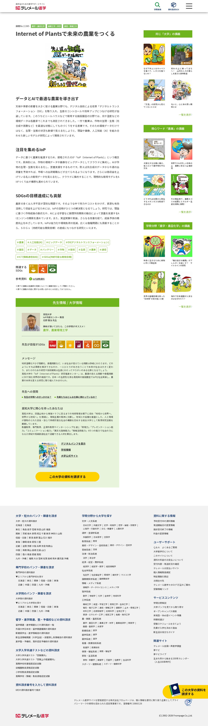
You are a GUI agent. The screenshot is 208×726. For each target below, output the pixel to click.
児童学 (109, 659)
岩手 (29, 529)
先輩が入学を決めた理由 (165, 627)
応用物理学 (98, 611)
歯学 (95, 634)
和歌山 (49, 545)
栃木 (29, 533)
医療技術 (95, 647)
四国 (18, 554)
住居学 (117, 659)
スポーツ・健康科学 (113, 663)
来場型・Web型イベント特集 (167, 615)
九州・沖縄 (21, 558)
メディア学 (114, 587)
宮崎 (40, 558)
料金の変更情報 (160, 533)
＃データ (31, 249)
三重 (39, 541)
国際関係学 (104, 578)
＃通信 (102, 249)
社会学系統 (87, 570)
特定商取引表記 (160, 576)
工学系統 (86, 599)
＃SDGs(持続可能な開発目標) (57, 256)
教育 (95, 541)
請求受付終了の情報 (163, 529)
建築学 (119, 607)
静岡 (25, 541)
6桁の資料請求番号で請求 (28, 689)
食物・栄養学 (89, 659)
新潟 (31, 537)
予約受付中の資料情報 (164, 521)
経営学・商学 (97, 566)
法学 (85, 557)
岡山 (29, 550)
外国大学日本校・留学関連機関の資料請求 (36, 628)
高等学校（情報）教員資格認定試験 (33, 676)
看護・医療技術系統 (91, 643)
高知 (39, 554)
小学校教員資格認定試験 (27, 671)
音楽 (95, 549)
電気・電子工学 (90, 607)
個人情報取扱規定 (162, 572)
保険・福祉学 (105, 651)
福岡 (31, 558)
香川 (25, 554)
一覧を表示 (185, 114)
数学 (85, 595)
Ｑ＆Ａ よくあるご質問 (165, 547)
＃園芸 (20, 249)
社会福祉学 (96, 574)
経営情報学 (111, 566)
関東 (18, 533)
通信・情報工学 (70, 26)
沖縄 (66, 558)
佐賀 (45, 558)
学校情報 (66, 449)
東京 (48, 533)
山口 (43, 550)
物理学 (92, 595)
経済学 (86, 566)
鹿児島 (60, 558)
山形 (43, 529)
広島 (39, 550)
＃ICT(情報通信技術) (27, 256)
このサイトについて (163, 555)
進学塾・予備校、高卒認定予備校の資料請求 (37, 641)
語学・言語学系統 (90, 532)
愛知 (34, 541)
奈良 (43, 545)
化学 (100, 595)
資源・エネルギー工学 (93, 614)
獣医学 (131, 622)
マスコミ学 (126, 574)
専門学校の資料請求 (25, 572)
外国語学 (87, 537)
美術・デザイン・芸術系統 (95, 545)
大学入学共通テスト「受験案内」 (32, 655)
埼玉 (39, 533)
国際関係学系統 (89, 578)
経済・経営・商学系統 (92, 562)
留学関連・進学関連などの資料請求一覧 (35, 624)
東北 (18, 529)
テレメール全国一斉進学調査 (167, 645)
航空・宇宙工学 (100, 604)
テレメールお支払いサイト (166, 568)
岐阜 (29, 541)
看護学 (86, 647)
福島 (48, 529)
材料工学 (87, 611)
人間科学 (120, 528)
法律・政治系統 (89, 553)
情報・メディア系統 (91, 583)
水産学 (100, 626)
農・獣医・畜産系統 (91, 618)
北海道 (19, 525)
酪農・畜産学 (89, 626)
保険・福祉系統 (89, 651)
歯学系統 (86, 634)
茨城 (25, 533)
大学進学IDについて (163, 551)
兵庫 (39, 545)
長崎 (50, 558)
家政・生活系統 (89, 655)
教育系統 (86, 541)
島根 (34, 550)
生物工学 (120, 611)
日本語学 (97, 537)
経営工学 (109, 614)
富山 (40, 537)
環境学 (107, 574)
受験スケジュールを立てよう (167, 623)
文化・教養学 (107, 528)
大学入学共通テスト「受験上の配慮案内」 (36, 659)
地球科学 (117, 595)
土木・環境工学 (131, 607)
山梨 (60, 533)
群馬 (34, 533)
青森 (25, 529)
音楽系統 (86, 549)
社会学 (86, 574)
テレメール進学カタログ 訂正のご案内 (171, 584)
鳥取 (25, 550)
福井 (50, 537)
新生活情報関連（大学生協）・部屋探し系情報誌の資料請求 (44, 637)
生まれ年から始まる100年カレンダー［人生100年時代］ (171, 660)
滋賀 (25, 545)
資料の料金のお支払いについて (168, 559)
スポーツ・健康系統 (91, 664)
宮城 (34, 529)
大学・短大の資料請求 (26, 521)
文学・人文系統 (89, 521)
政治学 (92, 557)
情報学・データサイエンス (95, 587)
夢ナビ (156, 650)
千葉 (43, 533)
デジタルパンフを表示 (73, 443)
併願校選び (158, 619)
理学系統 (86, 591)
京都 (29, 545)
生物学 (108, 595)
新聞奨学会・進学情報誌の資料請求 (33, 633)
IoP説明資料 (39, 278)
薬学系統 (86, 638)
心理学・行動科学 (91, 528)
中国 (18, 550)
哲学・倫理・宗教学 (127, 525)
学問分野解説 (159, 602)
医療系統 (86, 630)
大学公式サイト (69, 456)
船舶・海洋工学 (123, 614)
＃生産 (81, 249)
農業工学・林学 (54, 26)
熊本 (55, 558)
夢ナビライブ (159, 654)
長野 (36, 537)
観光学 (115, 574)
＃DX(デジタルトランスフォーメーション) (87, 242)
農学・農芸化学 (38, 26)
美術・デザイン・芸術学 (121, 545)
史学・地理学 (110, 525)
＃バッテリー (47, 249)
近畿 (18, 545)
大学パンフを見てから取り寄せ (168, 607)
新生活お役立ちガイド (164, 632)
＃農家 (92, 249)
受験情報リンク (160, 589)
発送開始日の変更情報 (164, 525)
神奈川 (54, 533)
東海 (18, 541)
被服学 (100, 659)
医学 (95, 630)
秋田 (39, 529)
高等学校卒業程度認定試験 (28, 663)
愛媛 (34, 554)
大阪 (34, 545)
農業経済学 (121, 622)
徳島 (29, 554)
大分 (36, 558)
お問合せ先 (158, 580)
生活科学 (127, 659)
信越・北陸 (21, 537)
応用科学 (110, 611)
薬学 (95, 638)
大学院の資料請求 (24, 598)
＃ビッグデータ (54, 242)
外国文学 (97, 525)
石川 (45, 537)
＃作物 (60, 249)
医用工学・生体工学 (119, 604)
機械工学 (87, 604)
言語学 (107, 537)
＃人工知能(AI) (34, 242)
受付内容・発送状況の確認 (166, 563)
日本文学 (87, 525)
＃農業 (20, 242)
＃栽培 (71, 249)
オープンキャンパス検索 (165, 611)
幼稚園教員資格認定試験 (27, 667)
